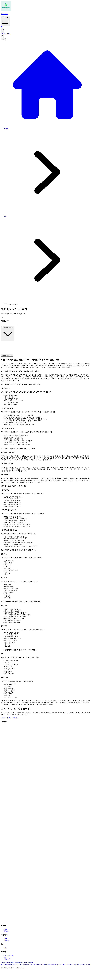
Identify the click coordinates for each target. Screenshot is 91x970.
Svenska (38, 964)
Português (23, 964)
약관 (5, 957)
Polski (27, 964)
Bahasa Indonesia (68, 964)
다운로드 (3, 355)
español (25, 962)
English (3, 962)
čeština (53, 964)
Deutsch (11, 962)
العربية (18, 964)
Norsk (49, 964)
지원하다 (7, 940)
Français (16, 962)
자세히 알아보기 (12, 718)
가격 (2, 33)
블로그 (6, 33)
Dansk (42, 964)
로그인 (3, 39)
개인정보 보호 (8, 955)
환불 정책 (7, 959)
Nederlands (8, 964)
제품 (5, 929)
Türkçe (31, 964)
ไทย (34, 964)
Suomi (46, 964)
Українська (86, 964)
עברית (61, 964)
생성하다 (9, 355)
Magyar (57, 964)
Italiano (21, 962)
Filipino (81, 964)
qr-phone (3, 317)
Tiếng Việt (76, 964)
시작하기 (3, 718)
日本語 (7, 962)
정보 (9, 33)
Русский (13, 964)
